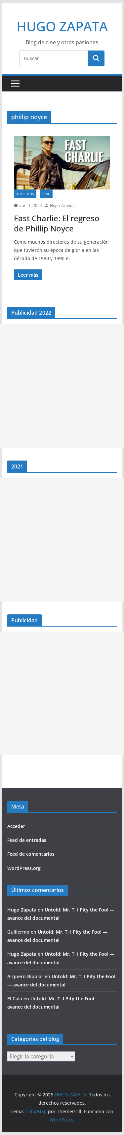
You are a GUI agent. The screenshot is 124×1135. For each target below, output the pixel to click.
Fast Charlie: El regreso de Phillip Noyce (57, 223)
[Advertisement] (62, 386)
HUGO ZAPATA (62, 26)
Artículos (25, 193)
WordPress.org (24, 868)
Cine (46, 193)
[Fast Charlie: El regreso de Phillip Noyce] (62, 162)
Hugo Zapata (62, 205)
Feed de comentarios (31, 854)
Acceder (16, 826)
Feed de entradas (26, 840)
